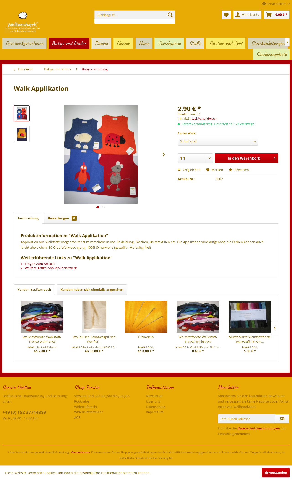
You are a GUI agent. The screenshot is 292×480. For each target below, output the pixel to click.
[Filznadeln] (146, 317)
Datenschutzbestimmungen (259, 428)
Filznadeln (146, 337)
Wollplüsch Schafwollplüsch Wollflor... (94, 339)
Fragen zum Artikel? (39, 263)
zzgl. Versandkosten (204, 118)
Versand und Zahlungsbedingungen (101, 396)
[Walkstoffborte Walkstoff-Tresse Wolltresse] (42, 317)
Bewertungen (61, 218)
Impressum (154, 412)
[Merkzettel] (226, 14)
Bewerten (241, 170)
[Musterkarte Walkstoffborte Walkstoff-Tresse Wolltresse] (249, 317)
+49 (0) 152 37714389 (24, 412)
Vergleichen (191, 170)
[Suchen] (170, 14)
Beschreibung (28, 218)
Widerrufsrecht (85, 407)
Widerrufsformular (88, 412)
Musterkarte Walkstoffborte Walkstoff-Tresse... (250, 339)
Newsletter (154, 396)
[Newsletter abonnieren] (282, 418)
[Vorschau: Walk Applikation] (22, 113)
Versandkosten (80, 452)
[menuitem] (134, 17)
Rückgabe (81, 401)
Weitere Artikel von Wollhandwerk (50, 268)
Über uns (153, 401)
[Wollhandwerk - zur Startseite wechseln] (23, 21)
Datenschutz (155, 407)
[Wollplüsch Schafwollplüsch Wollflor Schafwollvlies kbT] (94, 317)
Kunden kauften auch (34, 289)
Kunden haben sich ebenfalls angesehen (91, 289)
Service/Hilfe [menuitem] (276, 4)
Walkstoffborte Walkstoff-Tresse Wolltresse (42, 339)
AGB (77, 417)
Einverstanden (275, 472)
